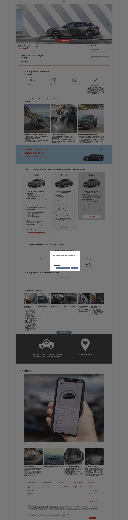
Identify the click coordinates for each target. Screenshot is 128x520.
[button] (74, 253)
